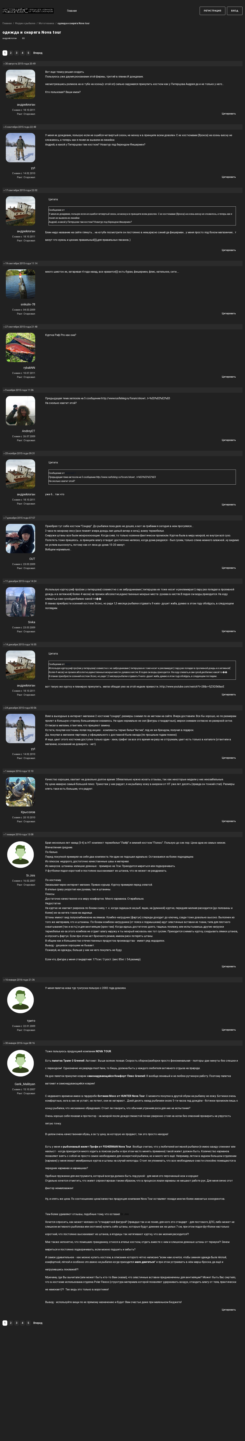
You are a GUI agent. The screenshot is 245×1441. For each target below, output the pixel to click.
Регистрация (212, 10)
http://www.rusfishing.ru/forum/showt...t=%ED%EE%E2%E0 (135, 398)
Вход (234, 10)
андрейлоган (9, 38)
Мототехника (46, 23)
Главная (72, 10)
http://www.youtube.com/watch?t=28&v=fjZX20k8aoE (192, 686)
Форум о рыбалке (25, 23)
